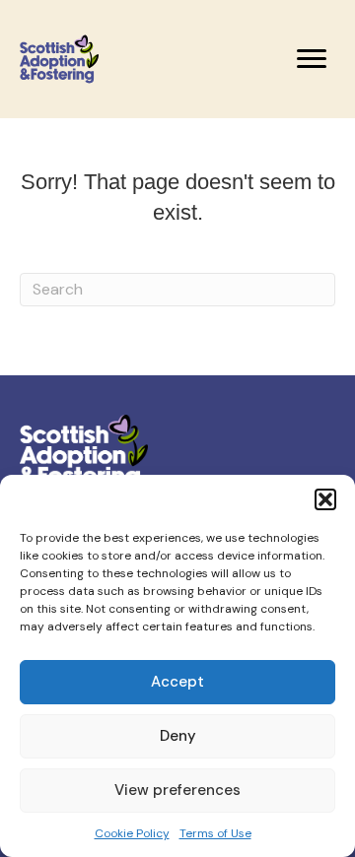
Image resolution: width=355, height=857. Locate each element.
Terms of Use (215, 833)
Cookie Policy (132, 833)
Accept (177, 682)
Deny (178, 736)
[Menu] (311, 59)
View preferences (177, 790)
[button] (325, 499)
